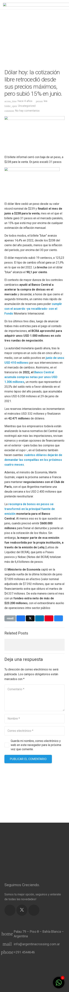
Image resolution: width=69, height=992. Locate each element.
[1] (59, 984)
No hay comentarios (27, 110)
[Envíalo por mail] (10, 618)
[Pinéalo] (49, 618)
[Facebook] (9, 910)
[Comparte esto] (20, 618)
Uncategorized (27, 105)
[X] (21, 910)
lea (45, 101)
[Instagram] (33, 910)
